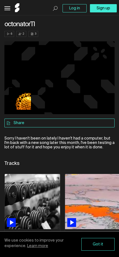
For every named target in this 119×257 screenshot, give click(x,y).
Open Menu (7, 8)
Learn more (37, 246)
